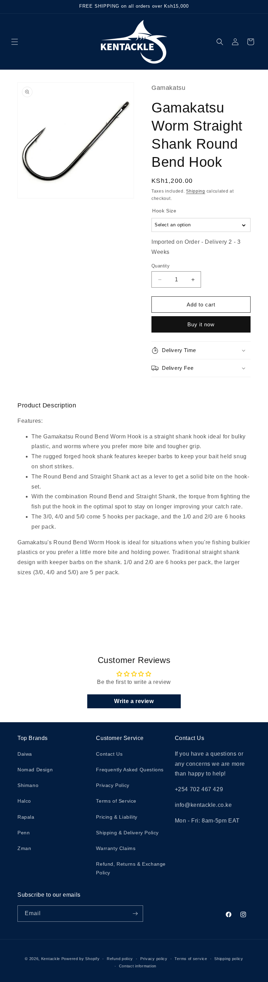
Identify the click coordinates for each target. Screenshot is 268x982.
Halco (24, 801)
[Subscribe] (135, 913)
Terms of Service (116, 801)
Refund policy (120, 959)
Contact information (137, 966)
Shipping (195, 191)
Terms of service (190, 959)
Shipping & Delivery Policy (127, 832)
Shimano (27, 785)
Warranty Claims (115, 848)
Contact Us (109, 754)
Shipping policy (228, 959)
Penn (23, 832)
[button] (14, 41)
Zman (24, 848)
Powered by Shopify (80, 959)
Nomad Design (35, 769)
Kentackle (50, 959)
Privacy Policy (112, 785)
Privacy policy (154, 959)
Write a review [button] (134, 701)
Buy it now (201, 324)
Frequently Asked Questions (130, 769)
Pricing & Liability (116, 817)
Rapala (26, 817)
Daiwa (24, 754)
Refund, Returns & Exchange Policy (131, 868)
